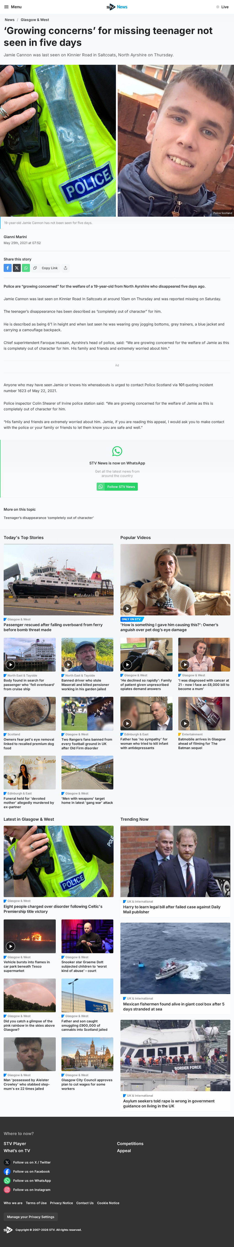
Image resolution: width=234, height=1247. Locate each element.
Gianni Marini (15, 236)
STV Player (15, 1143)
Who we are (13, 1203)
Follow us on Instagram (32, 1190)
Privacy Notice (61, 1203)
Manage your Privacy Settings (30, 1217)
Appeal (124, 1150)
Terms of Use (36, 1203)
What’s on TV (17, 1150)
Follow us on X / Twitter (32, 1162)
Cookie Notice (108, 1203)
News (10, 20)
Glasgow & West (35, 20)
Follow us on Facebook (31, 1171)
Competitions (130, 1143)
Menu (16, 7)
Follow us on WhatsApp (32, 1180)
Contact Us (85, 1203)
